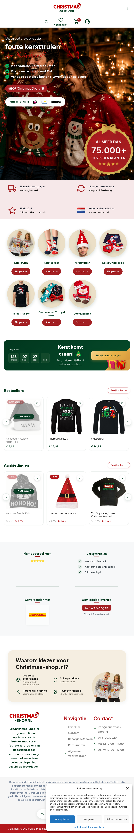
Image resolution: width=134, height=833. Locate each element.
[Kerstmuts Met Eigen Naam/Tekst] (24, 417)
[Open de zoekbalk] (46, 21)
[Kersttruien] (21, 243)
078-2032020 (107, 737)
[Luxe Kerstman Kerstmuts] (66, 491)
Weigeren (89, 819)
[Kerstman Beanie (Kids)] (24, 491)
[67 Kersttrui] (109, 417)
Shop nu (19, 271)
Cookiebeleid (80, 827)
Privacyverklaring (96, 827)
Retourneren (76, 745)
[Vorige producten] (6, 422)
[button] (127, 788)
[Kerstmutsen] (82, 243)
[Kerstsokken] (51, 243)
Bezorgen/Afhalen (80, 739)
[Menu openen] (127, 8)
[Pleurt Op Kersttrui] (66, 417)
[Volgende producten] (128, 422)
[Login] (87, 21)
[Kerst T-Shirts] (21, 294)
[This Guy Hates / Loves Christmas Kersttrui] (109, 491)
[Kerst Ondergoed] (113, 243)
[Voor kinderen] (82, 294)
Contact (74, 733)
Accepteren (62, 819)
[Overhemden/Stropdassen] (51, 294)
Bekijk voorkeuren (116, 819)
